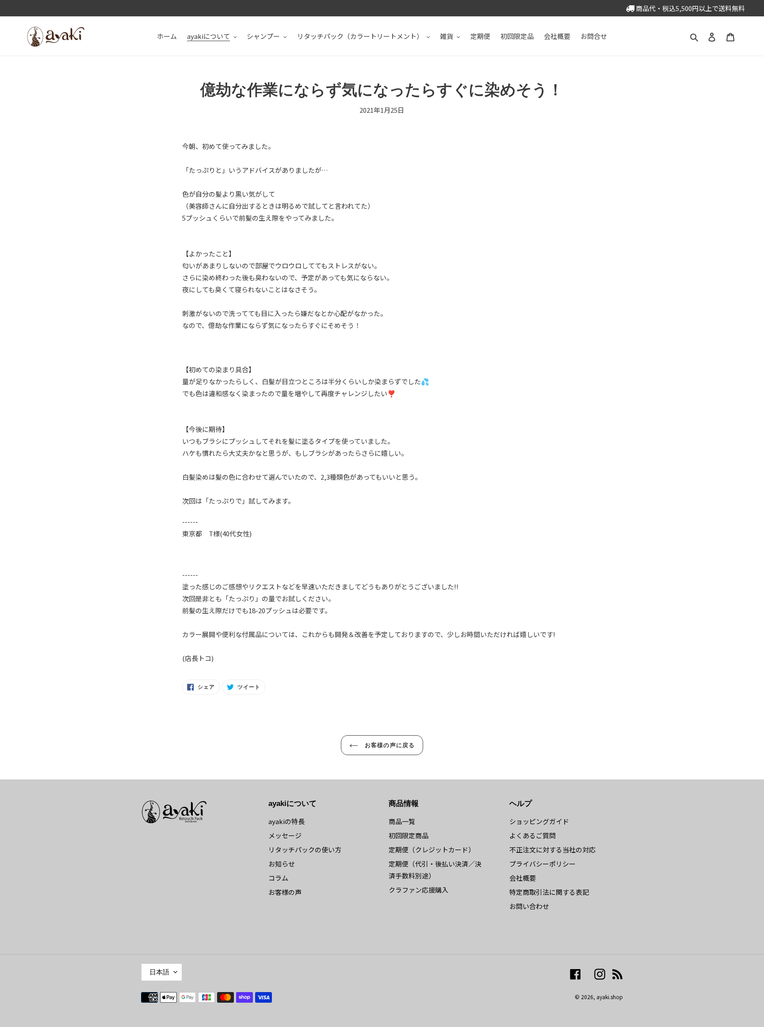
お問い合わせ (529, 906)
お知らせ (281, 863)
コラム (278, 877)
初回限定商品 (408, 835)
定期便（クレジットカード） (432, 849)
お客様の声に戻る (388, 745)
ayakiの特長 (286, 821)
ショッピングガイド (539, 821)
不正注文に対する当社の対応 (552, 849)
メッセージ (285, 835)
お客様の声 (285, 892)
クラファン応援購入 (418, 889)
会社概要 (522, 877)
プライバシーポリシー (542, 863)
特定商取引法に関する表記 (549, 892)
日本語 (159, 972)
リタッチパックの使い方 (304, 849)
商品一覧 (402, 821)
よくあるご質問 (532, 835)
